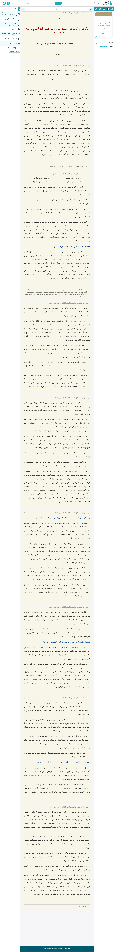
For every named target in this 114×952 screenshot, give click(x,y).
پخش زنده (18, 3)
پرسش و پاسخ (68, 3)
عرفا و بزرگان (96, 3)
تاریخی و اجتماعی (104, 46)
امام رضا (12, 51)
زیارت (17, 51)
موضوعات (88, 3)
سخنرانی (76, 3)
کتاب (81, 3)
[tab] (108, 9)
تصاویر (45, 3)
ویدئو (39, 3)
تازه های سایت (27, 3)
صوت (34, 3)
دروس (51, 3)
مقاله (58, 3)
